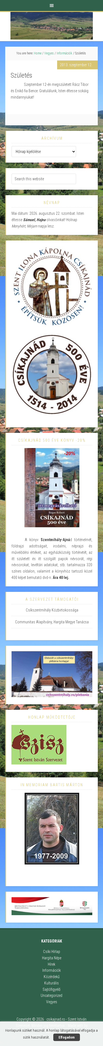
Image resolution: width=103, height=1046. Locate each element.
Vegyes (51, 1002)
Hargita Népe (51, 958)
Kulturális (51, 983)
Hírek (51, 964)
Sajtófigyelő (51, 989)
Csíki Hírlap (51, 951)
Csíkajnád (51, 25)
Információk (51, 970)
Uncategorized (51, 995)
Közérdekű (52, 976)
